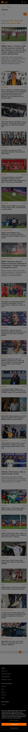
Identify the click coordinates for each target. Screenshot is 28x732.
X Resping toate (14, 728)
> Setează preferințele (14, 720)
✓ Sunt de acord (14, 724)
